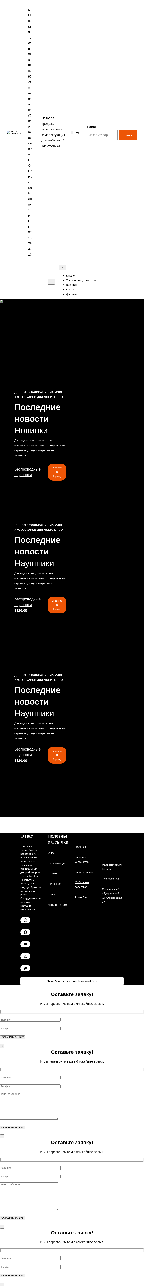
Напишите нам (57, 904)
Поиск (91, 127)
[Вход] (77, 132)
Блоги (51, 894)
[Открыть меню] (51, 282)
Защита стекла (84, 872)
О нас (51, 852)
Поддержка (56, 506)
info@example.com (97, 484)
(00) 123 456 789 (47, 484)
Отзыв (41, 506)
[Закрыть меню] (62, 267)
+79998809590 (110, 879)
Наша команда (56, 863)
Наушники (81, 846)
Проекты (53, 873)
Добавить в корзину (57, 472)
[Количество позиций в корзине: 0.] (72, 132)
